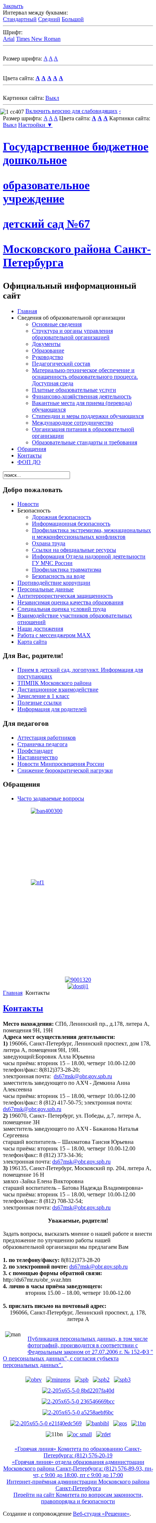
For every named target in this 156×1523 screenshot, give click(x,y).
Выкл (52, 98)
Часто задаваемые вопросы (50, 798)
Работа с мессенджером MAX (54, 635)
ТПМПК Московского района (54, 683)
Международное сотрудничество (72, 423)
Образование (48, 350)
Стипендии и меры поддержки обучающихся (88, 416)
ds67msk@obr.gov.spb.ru (83, 1076)
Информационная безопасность (71, 524)
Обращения (31, 449)
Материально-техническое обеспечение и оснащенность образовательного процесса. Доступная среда (85, 376)
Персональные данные (45, 589)
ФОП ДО (29, 462)
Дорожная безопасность (61, 517)
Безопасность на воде (58, 576)
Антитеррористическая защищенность (65, 596)
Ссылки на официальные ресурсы (74, 550)
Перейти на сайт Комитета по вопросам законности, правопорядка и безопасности (78, 1498)
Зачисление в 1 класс (43, 696)
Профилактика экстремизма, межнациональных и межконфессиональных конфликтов (91, 533)
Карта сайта (32, 642)
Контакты (29, 455)
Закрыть (13, 6)
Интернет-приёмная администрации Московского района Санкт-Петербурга (78, 1485)
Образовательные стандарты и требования (84, 442)
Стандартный (20, 19)
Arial (9, 39)
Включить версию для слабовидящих (71, 111)
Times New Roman (38, 39)
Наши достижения (40, 629)
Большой (73, 19)
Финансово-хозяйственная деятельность (81, 396)
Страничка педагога (42, 744)
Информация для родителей (52, 709)
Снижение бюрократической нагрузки (65, 770)
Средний (49, 19)
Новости (28, 504)
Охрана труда (48, 543)
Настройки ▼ (35, 125)
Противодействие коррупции (53, 583)
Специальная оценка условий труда (61, 609)
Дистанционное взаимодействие (57, 689)
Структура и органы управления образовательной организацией (72, 334)
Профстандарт (35, 751)
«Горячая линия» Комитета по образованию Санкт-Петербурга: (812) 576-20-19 (78, 1452)
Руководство (47, 357)
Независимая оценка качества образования (70, 602)
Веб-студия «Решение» (101, 1514)
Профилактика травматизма (66, 569)
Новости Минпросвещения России (60, 764)
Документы (46, 344)
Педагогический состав (61, 364)
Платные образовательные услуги (74, 390)
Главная (27, 311)
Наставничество (37, 757)
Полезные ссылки (39, 703)
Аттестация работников (46, 738)
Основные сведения (57, 324)
